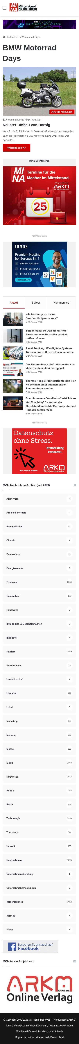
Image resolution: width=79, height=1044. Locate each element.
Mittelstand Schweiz (52, 1031)
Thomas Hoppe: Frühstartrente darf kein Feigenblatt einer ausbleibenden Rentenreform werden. (51, 384)
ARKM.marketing (39, 236)
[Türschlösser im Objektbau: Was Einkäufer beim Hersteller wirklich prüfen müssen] (13, 336)
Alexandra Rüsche (15, 119)
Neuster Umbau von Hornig (26, 125)
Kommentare (61, 302)
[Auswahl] (4, 9)
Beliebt (36, 302)
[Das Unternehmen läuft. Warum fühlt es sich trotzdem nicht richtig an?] (13, 369)
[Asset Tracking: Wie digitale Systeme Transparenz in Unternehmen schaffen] (13, 353)
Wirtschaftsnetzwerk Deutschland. (46, 1037)
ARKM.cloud (66, 1025)
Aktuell (14, 302)
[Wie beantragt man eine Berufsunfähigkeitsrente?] (13, 319)
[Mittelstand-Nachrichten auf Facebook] (30, 952)
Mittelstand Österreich (28, 1031)
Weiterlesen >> (16, 147)
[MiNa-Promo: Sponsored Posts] (39, 24)
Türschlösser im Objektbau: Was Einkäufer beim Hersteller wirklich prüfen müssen (47, 334)
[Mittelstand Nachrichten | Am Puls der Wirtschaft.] (23, 8)
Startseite (10, 37)
